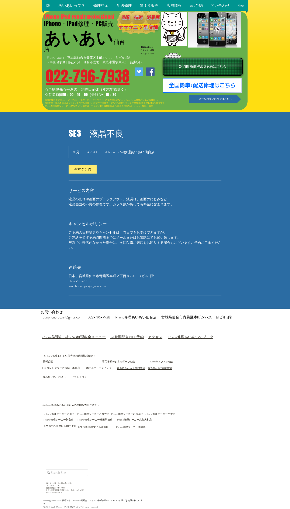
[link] (83, 169)
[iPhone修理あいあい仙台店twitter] (139, 71)
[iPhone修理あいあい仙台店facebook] (150, 71)
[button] (71, 5)
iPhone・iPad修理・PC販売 (79, 23)
